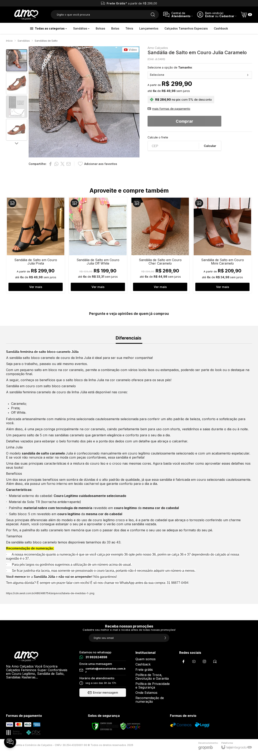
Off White (18, 412)
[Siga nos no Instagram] (204, 661)
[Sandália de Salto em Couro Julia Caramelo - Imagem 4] (16, 130)
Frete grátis (144, 670)
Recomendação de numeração (149, 699)
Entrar (209, 16)
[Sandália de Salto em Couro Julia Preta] (35, 245)
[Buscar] (153, 14)
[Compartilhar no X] (62, 164)
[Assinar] (165, 638)
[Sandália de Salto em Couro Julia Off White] (98, 245)
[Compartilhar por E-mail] (69, 164)
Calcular (210, 146)
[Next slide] (17, 143)
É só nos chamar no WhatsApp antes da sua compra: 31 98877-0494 (139, 582)
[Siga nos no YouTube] (194, 661)
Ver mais (35, 287)
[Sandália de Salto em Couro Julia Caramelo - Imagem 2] (16, 83)
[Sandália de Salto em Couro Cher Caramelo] (160, 245)
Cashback (143, 664)
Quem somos (145, 659)
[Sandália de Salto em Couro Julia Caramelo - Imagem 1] (16, 60)
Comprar (184, 121)
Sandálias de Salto (46, 40)
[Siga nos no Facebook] (183, 661)
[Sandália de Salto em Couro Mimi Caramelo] (222, 245)
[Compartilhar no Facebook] (50, 164)
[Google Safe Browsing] (130, 726)
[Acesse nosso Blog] (215, 661)
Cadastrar (226, 16)
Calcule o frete (158, 137)
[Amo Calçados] (26, 14)
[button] (16, 60)
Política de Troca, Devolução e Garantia (152, 676)
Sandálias (24, 40)
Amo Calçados (158, 47)
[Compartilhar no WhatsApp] (56, 164)
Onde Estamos (146, 693)
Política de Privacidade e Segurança (152, 685)
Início (9, 40)
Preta (15, 408)
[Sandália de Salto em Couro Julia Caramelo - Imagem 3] (16, 106)
